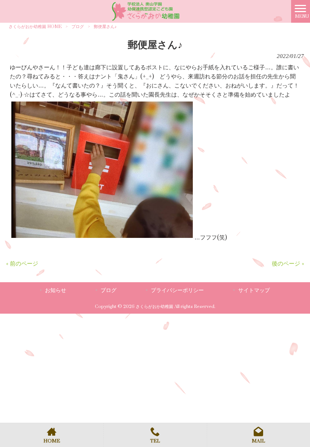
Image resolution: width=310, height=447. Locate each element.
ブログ (77, 27)
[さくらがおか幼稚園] (145, 11)
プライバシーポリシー (177, 290)
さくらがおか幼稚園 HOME (35, 27)
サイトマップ (254, 290)
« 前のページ (22, 264)
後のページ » (288, 264)
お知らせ (55, 290)
